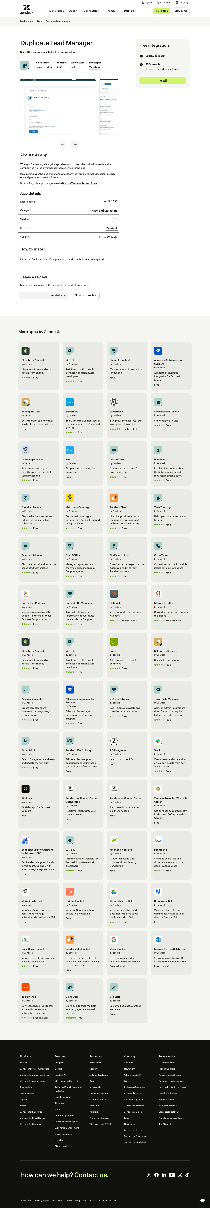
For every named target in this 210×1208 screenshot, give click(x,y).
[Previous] (62, 144)
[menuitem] (182, 2)
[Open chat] (203, 1201)
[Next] (75, 144)
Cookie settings (73, 1200)
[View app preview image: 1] (58, 107)
